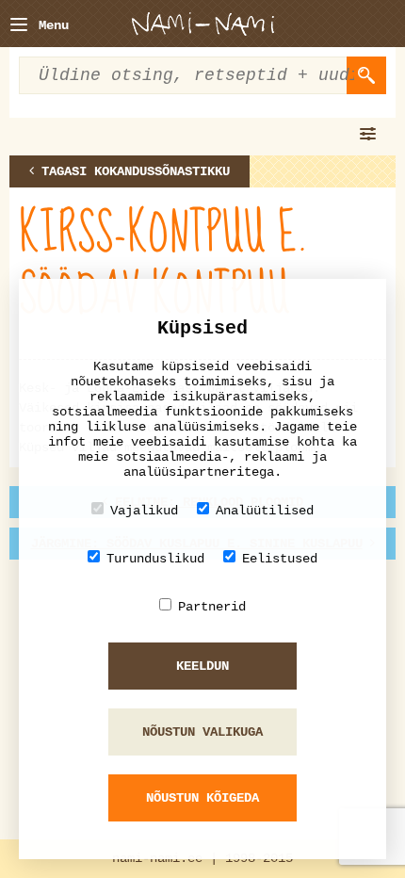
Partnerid (212, 606)
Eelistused (279, 558)
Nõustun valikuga (202, 732)
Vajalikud (144, 510)
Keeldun (202, 666)
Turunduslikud (155, 558)
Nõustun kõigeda (202, 797)
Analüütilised (265, 510)
